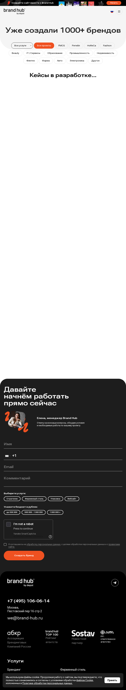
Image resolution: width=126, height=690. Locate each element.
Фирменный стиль (72, 669)
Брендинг (14, 669)
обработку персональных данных (43, 544)
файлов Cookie (84, 680)
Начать (114, 3)
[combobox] (7, 457)
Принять (112, 680)
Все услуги (20, 45)
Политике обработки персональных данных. (47, 683)
